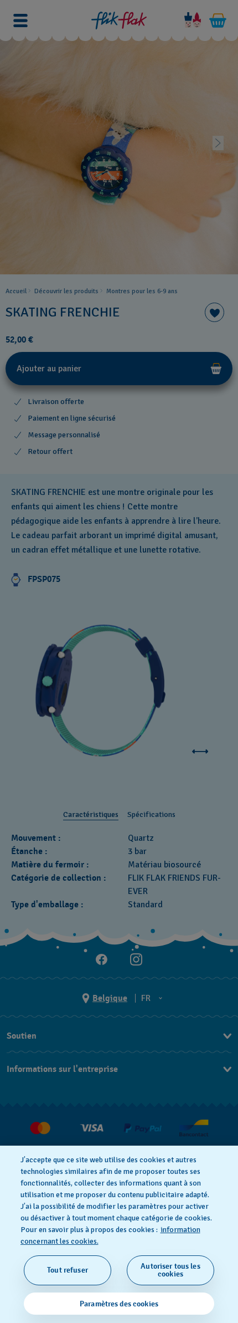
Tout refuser (67, 1270)
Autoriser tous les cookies (170, 1270)
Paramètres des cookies (119, 1304)
